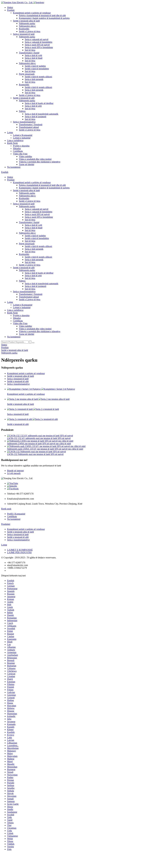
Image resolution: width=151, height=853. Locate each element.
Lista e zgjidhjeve (15, 140)
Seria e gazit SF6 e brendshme (39, 47)
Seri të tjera (30, 50)
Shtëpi (10, 7)
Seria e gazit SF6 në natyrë (37, 44)
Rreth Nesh (12, 143)
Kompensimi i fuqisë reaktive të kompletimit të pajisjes (44, 18)
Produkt (10, 10)
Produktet (5, 524)
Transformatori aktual (29, 127)
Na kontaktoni (13, 167)
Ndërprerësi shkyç (27, 26)
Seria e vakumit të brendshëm (38, 42)
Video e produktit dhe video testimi (35, 159)
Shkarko (17, 148)
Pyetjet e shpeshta (21, 146)
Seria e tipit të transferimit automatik (41, 114)
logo (42, 2)
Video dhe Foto (20, 154)
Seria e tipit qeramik (34, 79)
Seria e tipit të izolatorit (35, 116)
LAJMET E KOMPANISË (20, 550)
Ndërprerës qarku (27, 23)
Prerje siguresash (27, 74)
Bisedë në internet (15, 470)
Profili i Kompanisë (16, 514)
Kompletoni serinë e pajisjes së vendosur (32, 13)
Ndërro (22, 111)
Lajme (10, 132)
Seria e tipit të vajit (33, 55)
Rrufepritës (24, 28)
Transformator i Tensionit (30, 124)
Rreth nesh (6, 508)
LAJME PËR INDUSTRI (19, 552)
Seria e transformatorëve (24, 122)
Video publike (25, 156)
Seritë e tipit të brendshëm (37, 68)
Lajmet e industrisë (22, 138)
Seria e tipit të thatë (33, 58)
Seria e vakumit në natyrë (36, 39)
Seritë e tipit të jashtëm (35, 66)
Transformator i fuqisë (29, 52)
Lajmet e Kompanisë (22, 135)
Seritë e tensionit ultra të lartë (26, 21)
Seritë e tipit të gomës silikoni (38, 76)
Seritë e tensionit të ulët (24, 98)
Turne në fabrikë (26, 164)
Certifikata (18, 151)
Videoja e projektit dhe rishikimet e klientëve (39, 161)
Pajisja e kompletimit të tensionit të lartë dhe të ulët (42, 15)
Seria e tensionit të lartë (24, 34)
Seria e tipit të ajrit (33, 106)
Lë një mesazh (13, 473)
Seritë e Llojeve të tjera (29, 31)
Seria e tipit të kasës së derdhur (39, 103)
